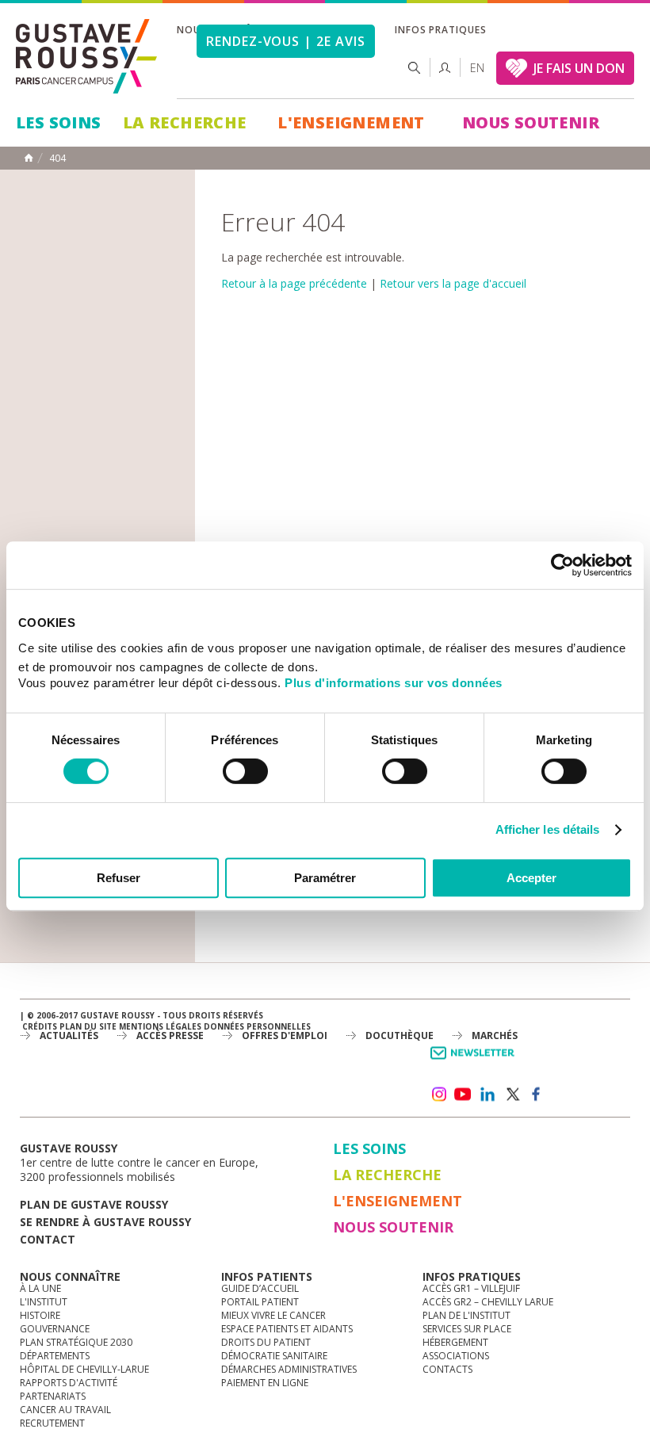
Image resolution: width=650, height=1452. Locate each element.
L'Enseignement (351, 122)
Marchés (495, 1035)
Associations (455, 1355)
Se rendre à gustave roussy (105, 1221)
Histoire (40, 1315)
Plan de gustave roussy (94, 1204)
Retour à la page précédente (294, 283)
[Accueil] (87, 56)
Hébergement (455, 1342)
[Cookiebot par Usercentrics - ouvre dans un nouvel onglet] (562, 565)
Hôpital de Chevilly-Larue (84, 1369)
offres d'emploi (284, 1035)
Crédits (39, 1026)
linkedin (487, 1094)
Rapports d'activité (68, 1382)
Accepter (531, 878)
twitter (512, 1094)
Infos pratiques (441, 29)
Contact (47, 1239)
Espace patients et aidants (287, 1328)
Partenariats (53, 1396)
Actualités (69, 1035)
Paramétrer (325, 878)
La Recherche (185, 122)
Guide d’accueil (260, 1288)
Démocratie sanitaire (274, 1355)
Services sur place (466, 1328)
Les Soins (58, 122)
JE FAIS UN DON (579, 68)
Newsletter (475, 1061)
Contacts (447, 1369)
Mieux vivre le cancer (273, 1315)
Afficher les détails (547, 829)
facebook (536, 1094)
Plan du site (88, 1026)
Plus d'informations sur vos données (394, 683)
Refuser (118, 878)
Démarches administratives (289, 1369)
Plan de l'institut (466, 1315)
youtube (463, 1094)
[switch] (245, 771)
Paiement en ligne (264, 1382)
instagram (438, 1094)
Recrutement (52, 1423)
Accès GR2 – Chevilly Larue (487, 1302)
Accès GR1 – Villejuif (471, 1288)
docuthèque (399, 1035)
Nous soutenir (530, 122)
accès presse (170, 1035)
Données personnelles (257, 1026)
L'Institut (43, 1302)
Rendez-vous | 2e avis (285, 41)
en (477, 67)
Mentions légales (160, 1026)
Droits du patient (266, 1342)
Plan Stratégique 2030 (76, 1342)
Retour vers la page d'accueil (453, 283)
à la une (40, 1288)
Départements (55, 1355)
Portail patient (260, 1302)
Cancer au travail (65, 1409)
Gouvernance (55, 1328)
